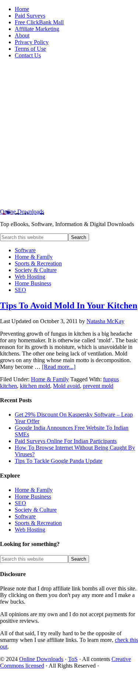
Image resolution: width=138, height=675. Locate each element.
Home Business (33, 496)
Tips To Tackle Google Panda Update (58, 461)
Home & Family (50, 379)
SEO (20, 503)
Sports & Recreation (38, 523)
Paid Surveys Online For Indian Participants (66, 441)
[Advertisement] (69, 134)
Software (25, 516)
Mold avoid (66, 386)
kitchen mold (35, 386)
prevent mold (98, 386)
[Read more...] (58, 367)
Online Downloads (22, 211)
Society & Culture (36, 510)
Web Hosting (30, 529)
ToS (73, 659)
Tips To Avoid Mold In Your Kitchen (68, 305)
